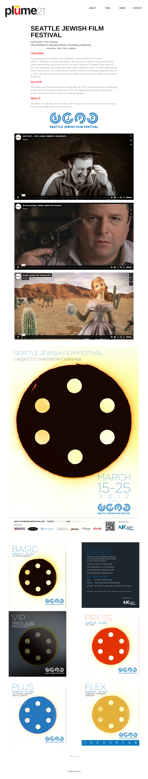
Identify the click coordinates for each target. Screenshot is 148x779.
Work (122, 8)
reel (108, 8)
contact (137, 8)
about (92, 8)
